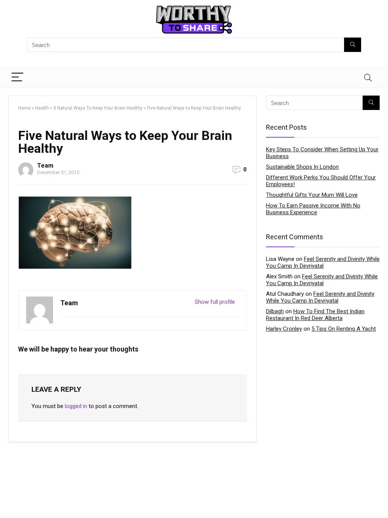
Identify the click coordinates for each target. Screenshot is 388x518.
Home (24, 108)
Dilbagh (275, 311)
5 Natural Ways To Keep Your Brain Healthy (97, 108)
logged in (76, 406)
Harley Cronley (284, 328)
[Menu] (17, 77)
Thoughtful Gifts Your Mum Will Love (312, 195)
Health (42, 108)
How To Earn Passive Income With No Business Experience (313, 209)
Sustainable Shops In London (302, 166)
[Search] (368, 77)
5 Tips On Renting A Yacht (343, 328)
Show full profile (215, 301)
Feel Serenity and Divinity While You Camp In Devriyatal (323, 262)
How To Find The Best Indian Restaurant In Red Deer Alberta (315, 315)
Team (45, 165)
